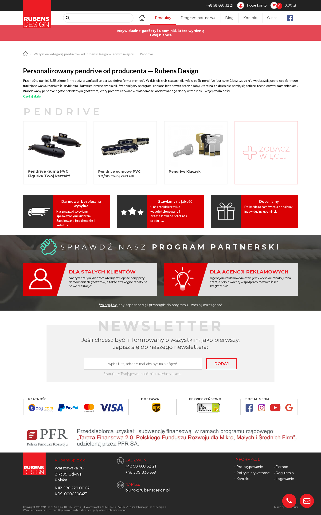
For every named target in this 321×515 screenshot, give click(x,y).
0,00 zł (290, 5)
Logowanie (285, 479)
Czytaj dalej (32, 96)
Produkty (163, 18)
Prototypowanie (249, 467)
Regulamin (285, 473)
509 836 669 (144, 472)
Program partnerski (198, 18)
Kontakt (250, 18)
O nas (272, 18)
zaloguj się (108, 305)
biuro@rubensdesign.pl (147, 490)
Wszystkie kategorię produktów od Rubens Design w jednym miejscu (84, 54)
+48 (129, 472)
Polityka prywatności (253, 473)
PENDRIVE (63, 111)
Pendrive (146, 54)
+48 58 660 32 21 (219, 5)
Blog (229, 18)
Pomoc (282, 467)
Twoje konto (257, 5)
